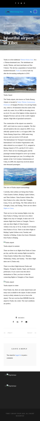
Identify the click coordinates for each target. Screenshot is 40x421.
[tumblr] (18, 3)
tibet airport (19, 26)
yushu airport (27, 26)
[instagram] (24, 3)
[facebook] (15, 3)
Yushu (18, 70)
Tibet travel (13, 23)
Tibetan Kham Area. (27, 60)
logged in (18, 355)
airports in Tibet (10, 26)
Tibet (7, 23)
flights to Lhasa (9, 208)
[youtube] (21, 3)
